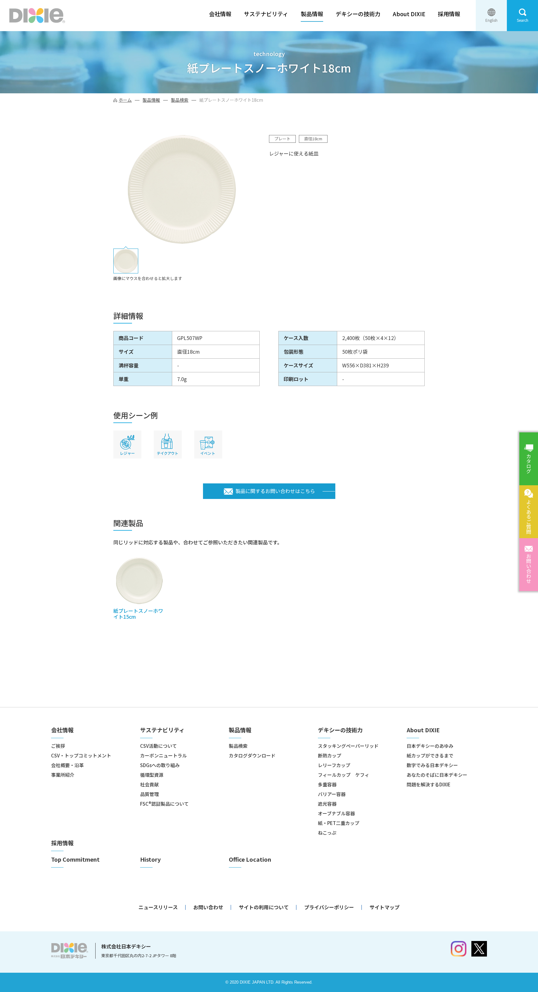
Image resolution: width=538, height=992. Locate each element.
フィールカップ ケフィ (343, 774)
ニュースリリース (158, 907)
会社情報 (220, 14)
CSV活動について (158, 746)
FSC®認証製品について (164, 803)
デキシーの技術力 (358, 14)
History (150, 859)
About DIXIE (409, 14)
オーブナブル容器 (336, 813)
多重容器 (327, 784)
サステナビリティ (266, 14)
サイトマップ (384, 907)
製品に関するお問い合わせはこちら (275, 491)
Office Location (250, 859)
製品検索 (179, 100)
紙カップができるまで (430, 755)
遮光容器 (327, 803)
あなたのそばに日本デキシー (437, 774)
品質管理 (149, 794)
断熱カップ (329, 755)
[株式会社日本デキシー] (37, 15)
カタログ (528, 463)
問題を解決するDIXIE (429, 784)
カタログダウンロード (252, 755)
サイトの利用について (264, 907)
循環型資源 (151, 774)
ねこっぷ (327, 832)
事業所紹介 (62, 774)
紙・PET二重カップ (338, 823)
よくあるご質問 (528, 516)
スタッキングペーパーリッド (348, 746)
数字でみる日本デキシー (432, 765)
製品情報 (312, 14)
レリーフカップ (334, 765)
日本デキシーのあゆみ (430, 746)
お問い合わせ (528, 568)
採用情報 (449, 14)
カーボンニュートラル (163, 755)
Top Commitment (75, 859)
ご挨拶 (58, 746)
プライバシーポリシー (329, 907)
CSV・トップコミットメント (81, 755)
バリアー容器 (332, 794)
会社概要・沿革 (67, 765)
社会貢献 (149, 784)
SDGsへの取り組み (160, 765)
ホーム (125, 100)
